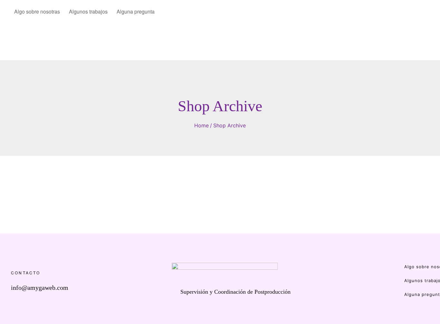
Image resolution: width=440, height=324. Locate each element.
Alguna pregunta (136, 11)
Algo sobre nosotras (37, 11)
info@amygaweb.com (39, 287)
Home (201, 125)
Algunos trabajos (88, 11)
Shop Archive (229, 125)
